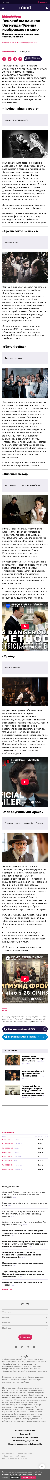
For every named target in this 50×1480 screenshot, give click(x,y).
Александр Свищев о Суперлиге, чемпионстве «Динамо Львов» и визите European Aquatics (21, 1254)
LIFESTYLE (5, 15)
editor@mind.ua (37, 1021)
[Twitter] (22, 1347)
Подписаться (43, 2)
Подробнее (15, 1477)
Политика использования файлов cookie (25, 1444)
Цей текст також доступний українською (19, 42)
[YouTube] (33, 1347)
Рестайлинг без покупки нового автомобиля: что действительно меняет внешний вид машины (23, 1213)
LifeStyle (13, 15)
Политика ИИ (25, 1434)
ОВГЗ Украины (8, 1132)
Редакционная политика (25, 1431)
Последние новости (10, 1186)
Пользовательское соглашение (25, 1437)
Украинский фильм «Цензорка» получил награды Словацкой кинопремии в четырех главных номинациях (33, 1090)
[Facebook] (16, 1347)
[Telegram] (27, 1347)
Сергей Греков (8, 52)
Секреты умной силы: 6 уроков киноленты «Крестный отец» (33, 1073)
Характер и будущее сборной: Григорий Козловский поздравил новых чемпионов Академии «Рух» (23, 1274)
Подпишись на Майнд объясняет (23, 1037)
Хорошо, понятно (28, 1477)
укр (3, 2)
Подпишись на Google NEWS (21, 1029)
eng (7, 2)
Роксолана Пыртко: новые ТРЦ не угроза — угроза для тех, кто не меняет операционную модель (24, 1233)
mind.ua (5, 1382)
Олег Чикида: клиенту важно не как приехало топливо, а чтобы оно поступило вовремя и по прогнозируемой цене (25, 1244)
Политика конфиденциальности (25, 1441)
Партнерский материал (11, 17)
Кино (4, 1011)
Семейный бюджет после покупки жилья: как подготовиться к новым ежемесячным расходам (23, 1194)
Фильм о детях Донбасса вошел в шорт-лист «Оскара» (33, 1058)
